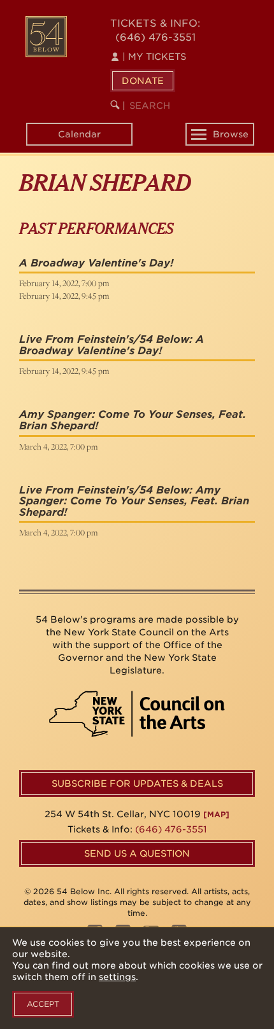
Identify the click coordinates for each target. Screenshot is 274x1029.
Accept (43, 1004)
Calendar (79, 134)
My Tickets (154, 57)
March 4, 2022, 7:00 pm (58, 446)
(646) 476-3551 (155, 37)
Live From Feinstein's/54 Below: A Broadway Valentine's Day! (111, 345)
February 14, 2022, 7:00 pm (64, 283)
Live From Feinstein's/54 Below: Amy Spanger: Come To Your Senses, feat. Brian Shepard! (134, 501)
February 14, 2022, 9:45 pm (64, 295)
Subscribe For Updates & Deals (137, 783)
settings (117, 977)
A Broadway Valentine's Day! (96, 263)
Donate (143, 81)
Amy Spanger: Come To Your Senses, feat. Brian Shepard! (132, 420)
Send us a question (137, 853)
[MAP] (216, 814)
